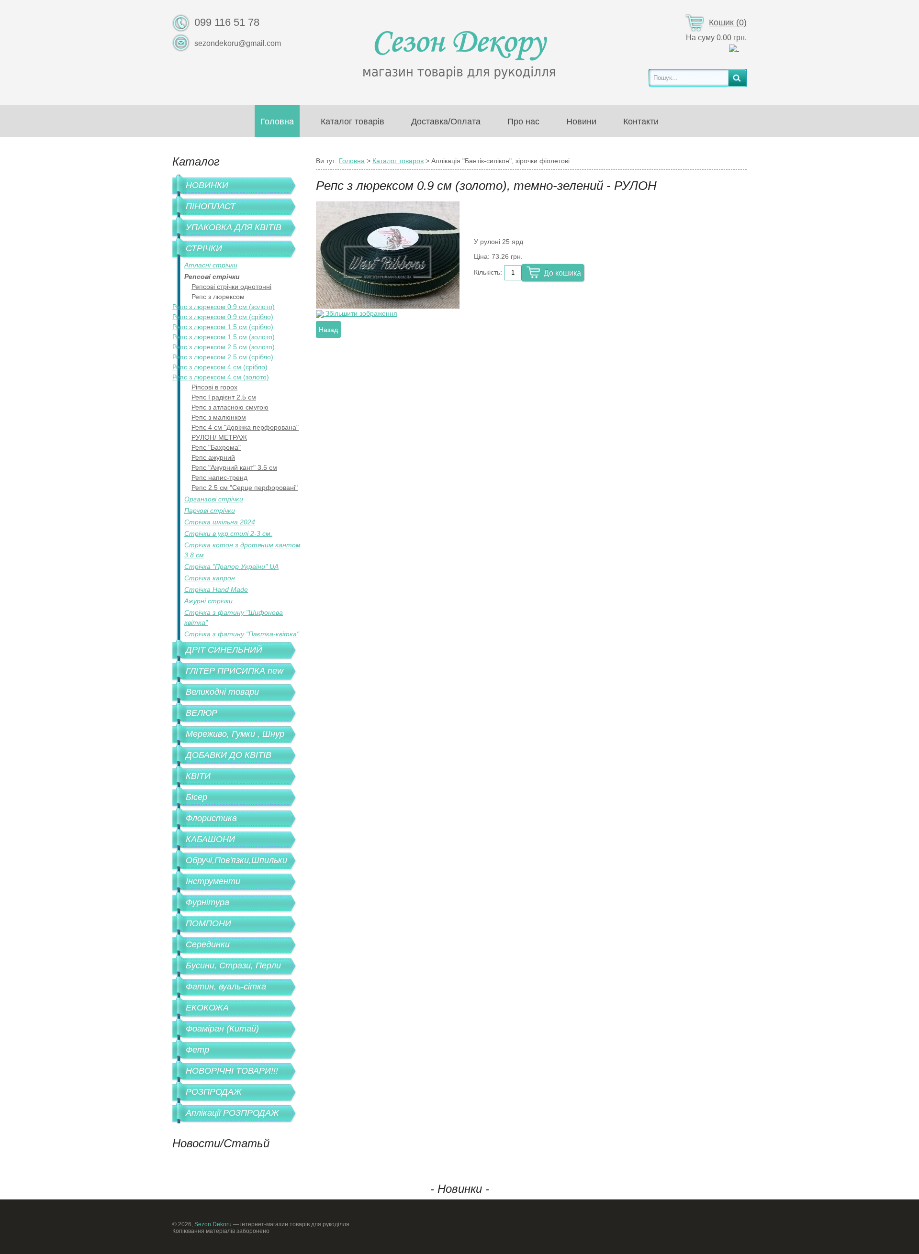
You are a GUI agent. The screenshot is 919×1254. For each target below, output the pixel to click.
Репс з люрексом (218, 296)
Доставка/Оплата (446, 121)
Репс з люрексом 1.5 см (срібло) (222, 327)
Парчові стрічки (209, 510)
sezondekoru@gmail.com (237, 43)
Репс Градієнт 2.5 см (223, 397)
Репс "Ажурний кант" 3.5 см (234, 467)
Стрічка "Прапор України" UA (231, 566)
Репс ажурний (213, 457)
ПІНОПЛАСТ (210, 206)
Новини (581, 121)
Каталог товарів (352, 121)
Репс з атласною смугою (230, 407)
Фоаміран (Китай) (222, 1028)
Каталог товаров (398, 161)
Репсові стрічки (212, 276)
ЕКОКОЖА (207, 1007)
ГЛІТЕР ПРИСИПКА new (234, 671)
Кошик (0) (728, 22)
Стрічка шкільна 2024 (219, 522)
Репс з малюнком (218, 417)
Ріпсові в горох (214, 387)
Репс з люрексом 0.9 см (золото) (223, 307)
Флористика (211, 818)
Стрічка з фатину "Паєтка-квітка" (241, 634)
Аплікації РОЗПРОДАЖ (232, 1113)
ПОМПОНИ (208, 923)
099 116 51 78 (226, 22)
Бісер (196, 797)
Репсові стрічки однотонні (231, 286)
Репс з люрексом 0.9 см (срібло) (222, 317)
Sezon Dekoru (213, 1224)
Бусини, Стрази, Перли (233, 965)
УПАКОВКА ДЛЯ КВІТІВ (233, 227)
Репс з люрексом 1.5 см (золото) (223, 337)
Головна (277, 121)
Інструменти (213, 881)
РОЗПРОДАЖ (214, 1092)
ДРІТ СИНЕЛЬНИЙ (224, 650)
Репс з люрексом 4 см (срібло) (220, 367)
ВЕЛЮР (201, 713)
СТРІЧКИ (204, 248)
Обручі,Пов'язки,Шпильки (236, 860)
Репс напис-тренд (219, 477)
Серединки (208, 944)
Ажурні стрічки (208, 601)
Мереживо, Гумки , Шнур (235, 734)
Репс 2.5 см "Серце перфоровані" (244, 487)
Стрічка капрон (209, 578)
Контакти (641, 121)
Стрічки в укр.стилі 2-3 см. (228, 533)
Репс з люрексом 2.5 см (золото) (223, 347)
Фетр (197, 1049)
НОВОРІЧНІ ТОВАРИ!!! (232, 1071)
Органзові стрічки (213, 499)
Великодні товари (222, 692)
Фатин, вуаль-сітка (226, 986)
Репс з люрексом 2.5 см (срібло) (222, 357)
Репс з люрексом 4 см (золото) (220, 377)
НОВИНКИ (207, 185)
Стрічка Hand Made (216, 589)
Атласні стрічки (210, 265)
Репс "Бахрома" (216, 447)
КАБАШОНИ (210, 839)
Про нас (523, 121)
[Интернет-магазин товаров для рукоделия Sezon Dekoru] (459, 52)
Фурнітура (207, 902)
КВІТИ (198, 776)
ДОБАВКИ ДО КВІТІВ (228, 755)
